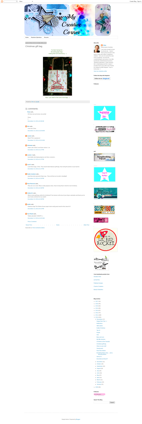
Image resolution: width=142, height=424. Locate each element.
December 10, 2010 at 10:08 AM (36, 130)
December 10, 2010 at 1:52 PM (36, 178)
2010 (96, 317)
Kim (28, 126)
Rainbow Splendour (36, 37)
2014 (96, 308)
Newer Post (29, 225)
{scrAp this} (97, 280)
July (98, 370)
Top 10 (98, 330)
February (99, 382)
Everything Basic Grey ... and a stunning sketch (105, 353)
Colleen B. (30, 193)
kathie (29, 204)
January (99, 384)
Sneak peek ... (100, 348)
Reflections (99, 323)
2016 (96, 303)
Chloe (104, 45)
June (98, 373)
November (100, 361)
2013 (96, 310)
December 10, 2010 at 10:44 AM (36, 140)
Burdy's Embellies (98, 289)
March (98, 379)
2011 (96, 315)
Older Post (86, 225)
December (100, 319)
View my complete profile (100, 71)
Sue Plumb (30, 214)
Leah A (29, 164)
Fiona (28, 112)
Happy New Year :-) (102, 321)
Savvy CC (99, 356)
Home (27, 37)
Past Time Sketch (101, 350)
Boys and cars (100, 337)
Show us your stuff (101, 346)
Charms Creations (98, 286)
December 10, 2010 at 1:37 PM (36, 159)
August (99, 368)
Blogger (78, 419)
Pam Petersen (31, 183)
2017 (96, 301)
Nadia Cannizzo (31, 174)
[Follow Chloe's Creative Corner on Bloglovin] (102, 79)
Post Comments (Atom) (38, 227)
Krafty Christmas (101, 328)
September (100, 366)
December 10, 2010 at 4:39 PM (36, 199)
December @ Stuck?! (102, 359)
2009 (96, 387)
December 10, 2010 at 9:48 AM (36, 121)
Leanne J (29, 155)
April (98, 377)
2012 (96, 312)
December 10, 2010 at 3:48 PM (36, 188)
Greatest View (97, 276)
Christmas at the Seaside (103, 341)
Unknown (29, 145)
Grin (98, 334)
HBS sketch (100, 325)
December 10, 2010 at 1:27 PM (36, 149)
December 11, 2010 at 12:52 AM (36, 218)
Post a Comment (32, 221)
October (99, 364)
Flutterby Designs (98, 283)
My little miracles (101, 339)
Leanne (29, 136)
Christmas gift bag (101, 344)
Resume (46, 37)
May (98, 375)
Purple (98, 332)
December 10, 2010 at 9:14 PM (36, 208)
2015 (96, 306)
